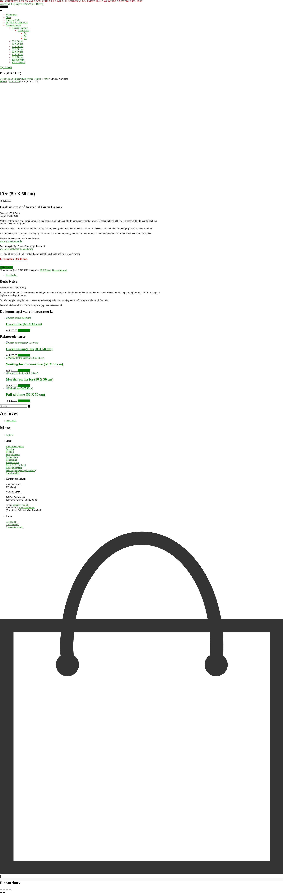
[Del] (7, 889)
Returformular (12, 462)
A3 (25, 36)
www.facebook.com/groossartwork (16, 249)
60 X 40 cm (17, 52)
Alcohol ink (23, 30)
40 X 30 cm (17, 44)
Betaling (10, 452)
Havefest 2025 (12, 20)
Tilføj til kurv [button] (24, 330)
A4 (25, 33)
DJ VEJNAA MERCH (17, 22)
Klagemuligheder (14, 468)
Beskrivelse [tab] (11, 275)
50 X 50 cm (17, 49)
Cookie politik (12, 473)
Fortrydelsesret (13, 454)
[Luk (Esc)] (10, 889)
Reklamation (12, 457)
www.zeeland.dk (26, 507)
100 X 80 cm (18, 59)
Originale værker (20, 28)
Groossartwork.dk (14, 527)
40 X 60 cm (17, 46)
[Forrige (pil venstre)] (1, 892)
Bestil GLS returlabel (16, 465)
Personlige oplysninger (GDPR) (21, 470)
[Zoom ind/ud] (1, 889)
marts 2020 (11, 420)
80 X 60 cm (17, 57)
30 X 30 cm (17, 41)
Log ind (9, 435)
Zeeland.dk (11, 522)
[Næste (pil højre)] (4, 892)
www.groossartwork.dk (11, 241)
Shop (8, 17)
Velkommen (11, 14)
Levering (10, 449)
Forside (3, 81)
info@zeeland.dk (20, 505)
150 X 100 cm (18, 62)
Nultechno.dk (12, 524)
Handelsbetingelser (15, 446)
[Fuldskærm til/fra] (4, 889)
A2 (25, 38)
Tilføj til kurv (6, 267)
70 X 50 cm (17, 54)
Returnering (11, 460)
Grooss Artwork (13, 25)
